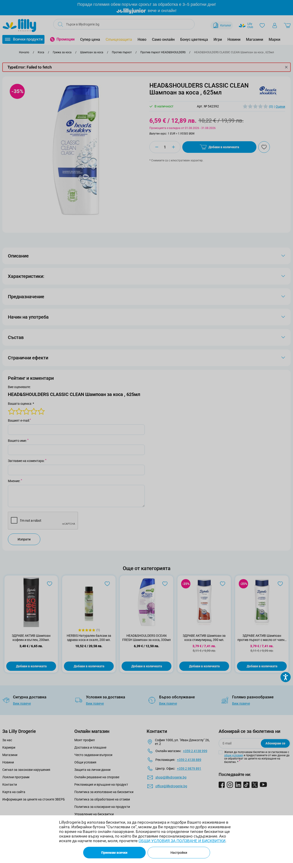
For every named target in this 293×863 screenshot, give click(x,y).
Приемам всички (114, 852)
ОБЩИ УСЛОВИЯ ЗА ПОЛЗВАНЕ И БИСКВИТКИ (182, 840)
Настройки (178, 852)
